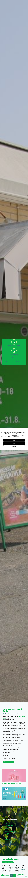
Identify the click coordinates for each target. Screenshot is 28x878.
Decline (14, 443)
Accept (14, 440)
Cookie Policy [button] (14, 435)
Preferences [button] (17, 436)
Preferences (14, 446)
